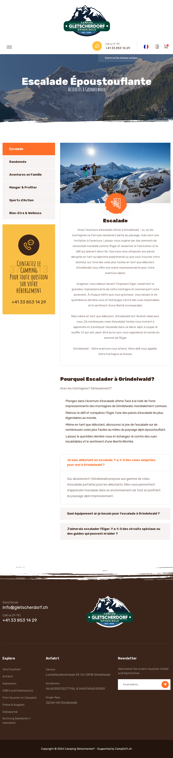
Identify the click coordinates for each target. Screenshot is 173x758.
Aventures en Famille (25, 174)
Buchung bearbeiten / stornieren (17, 720)
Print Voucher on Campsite (19, 697)
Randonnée (17, 162)
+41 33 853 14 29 (117, 48)
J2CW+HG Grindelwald (61, 703)
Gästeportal (10, 711)
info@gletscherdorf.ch (25, 607)
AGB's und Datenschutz (18, 690)
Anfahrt (8, 676)
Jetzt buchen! (12, 669)
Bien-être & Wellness (25, 213)
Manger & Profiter (23, 187)
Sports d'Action (21, 200)
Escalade (16, 149)
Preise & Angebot (13, 704)
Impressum (9, 683)
